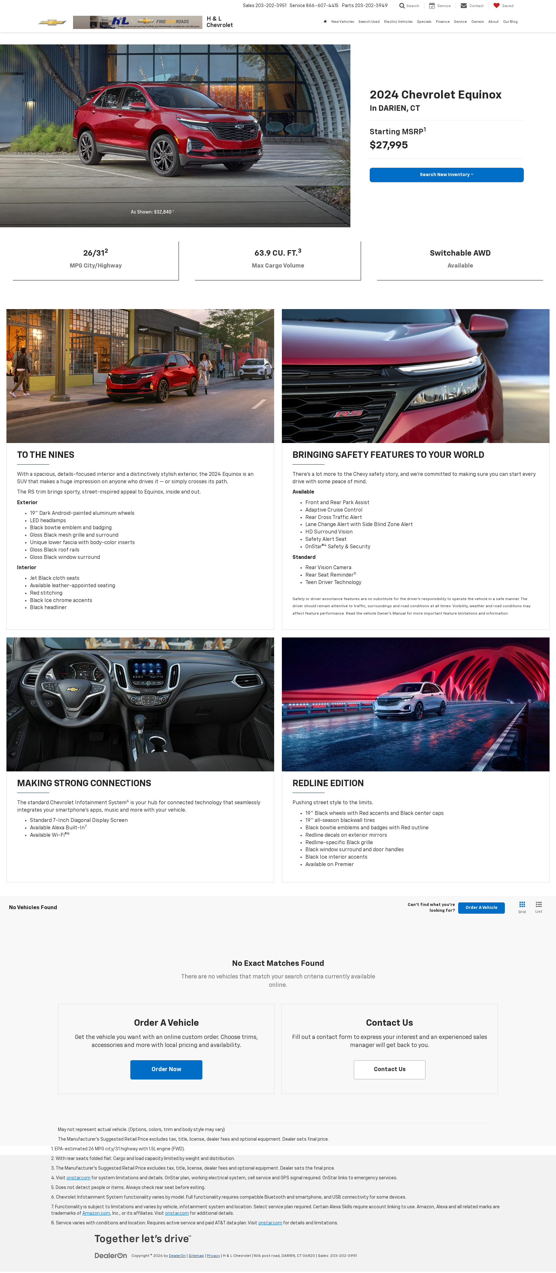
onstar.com (78, 1178)
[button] (166, 1070)
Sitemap (196, 1256)
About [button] (493, 22)
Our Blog (510, 22)
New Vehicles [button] (342, 22)
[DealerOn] (111, 1255)
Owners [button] (477, 22)
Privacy (213, 1256)
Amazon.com (96, 1213)
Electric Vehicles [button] (398, 22)
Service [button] (460, 22)
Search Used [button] (369, 22)
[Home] (325, 22)
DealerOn (177, 1256)
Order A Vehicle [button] (481, 908)
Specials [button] (424, 22)
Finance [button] (443, 22)
